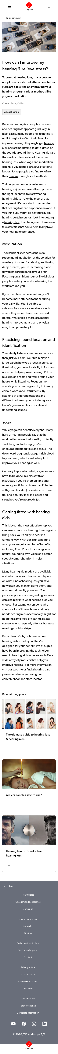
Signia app (28, 909)
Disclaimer (28, 989)
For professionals (28, 1006)
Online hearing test (28, 919)
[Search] (49, 7)
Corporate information (28, 1013)
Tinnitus (28, 933)
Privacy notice (28, 967)
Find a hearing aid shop (28, 943)
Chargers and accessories (27, 902)
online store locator (29, 679)
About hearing (11, 112)
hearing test (11, 222)
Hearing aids (28, 895)
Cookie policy (28, 974)
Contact (28, 957)
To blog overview (13, 18)
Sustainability (28, 999)
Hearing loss (28, 926)
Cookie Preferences (27, 982)
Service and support (28, 950)
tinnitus (13, 176)
